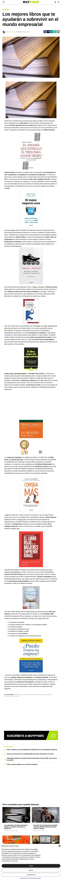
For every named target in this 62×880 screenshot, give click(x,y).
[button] (59, 846)
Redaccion (6, 830)
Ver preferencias (31, 874)
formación (40, 694)
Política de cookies (24, 878)
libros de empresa (9, 696)
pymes (17, 696)
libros (50, 694)
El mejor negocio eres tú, (12, 230)
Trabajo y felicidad (38, 287)
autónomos (18, 694)
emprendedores (26, 694)
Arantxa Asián (12, 31)
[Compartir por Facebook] (44, 31)
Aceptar (31, 865)
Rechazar (31, 870)
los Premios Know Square (29, 121)
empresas (34, 694)
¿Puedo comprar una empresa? (22, 677)
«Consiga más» (21, 519)
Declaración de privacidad (35, 878)
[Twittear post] (48, 31)
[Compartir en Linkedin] (51, 31)
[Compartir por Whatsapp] (54, 31)
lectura (46, 694)
